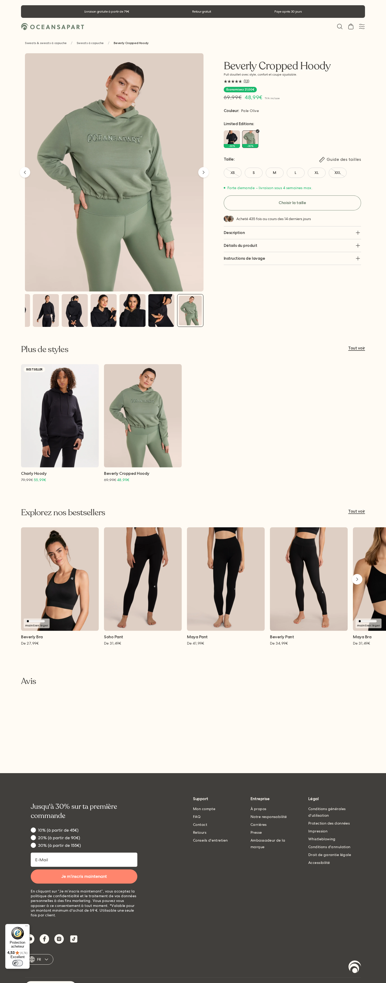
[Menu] (26, 927)
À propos (258, 808)
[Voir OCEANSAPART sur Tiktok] (74, 939)
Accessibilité (319, 862)
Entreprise (260, 799)
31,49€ (112, 643)
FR (39, 959)
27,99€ (30, 643)
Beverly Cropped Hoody (126, 473)
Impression (317, 831)
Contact (200, 824)
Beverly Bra (32, 637)
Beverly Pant (282, 637)
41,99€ (195, 643)
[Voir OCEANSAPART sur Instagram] (59, 939)
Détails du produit (240, 245)
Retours (199, 832)
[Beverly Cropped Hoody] (46, 310)
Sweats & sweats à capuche (46, 43)
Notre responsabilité (269, 816)
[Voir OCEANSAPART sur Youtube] (29, 939)
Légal (313, 799)
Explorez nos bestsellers (63, 512)
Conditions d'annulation (329, 846)
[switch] (17, 963)
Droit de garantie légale (329, 854)
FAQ (197, 816)
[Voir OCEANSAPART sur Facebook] (44, 939)
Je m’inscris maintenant (84, 876)
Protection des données (329, 823)
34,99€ (279, 643)
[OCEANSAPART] (52, 26)
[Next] (203, 172)
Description (234, 232)
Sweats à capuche (90, 43)
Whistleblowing (322, 839)
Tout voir (356, 348)
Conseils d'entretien (210, 840)
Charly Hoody (33, 473)
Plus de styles (44, 349)
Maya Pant (197, 637)
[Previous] (25, 172)
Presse (256, 832)
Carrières (259, 824)
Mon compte (204, 808)
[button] (340, 26)
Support (200, 799)
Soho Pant (113, 637)
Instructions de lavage (244, 258)
